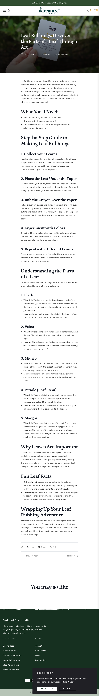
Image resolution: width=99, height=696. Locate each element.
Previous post (32, 556)
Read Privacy (68, 682)
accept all (47, 689)
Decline (67, 689)
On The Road (8, 646)
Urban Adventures (11, 669)
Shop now (63, 3)
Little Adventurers (11, 665)
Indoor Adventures (11, 660)
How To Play (40, 650)
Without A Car (9, 650)
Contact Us (40, 660)
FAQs (37, 655)
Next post (71, 556)
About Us (39, 646)
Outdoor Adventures (12, 655)
